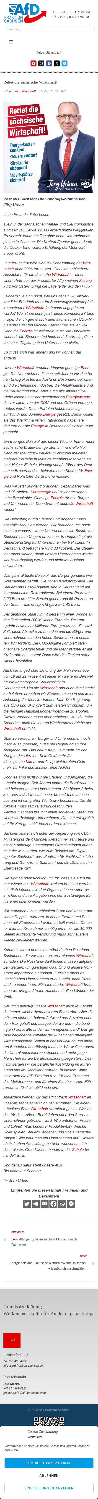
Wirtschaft (28, 91)
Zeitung (85, 280)
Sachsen (13, 91)
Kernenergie (41, 492)
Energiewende (78, 397)
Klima (30, 762)
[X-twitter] (57, 63)
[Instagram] (41, 63)
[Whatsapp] (62, 1204)
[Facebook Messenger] (71, 1204)
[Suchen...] (50, 29)
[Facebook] (49, 63)
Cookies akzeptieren (49, 1463)
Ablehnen (49, 1476)
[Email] (45, 1204)
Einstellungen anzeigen (49, 1488)
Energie (26, 331)
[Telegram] (64, 63)
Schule (78, 1150)
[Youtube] (33, 63)
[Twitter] (27, 1204)
